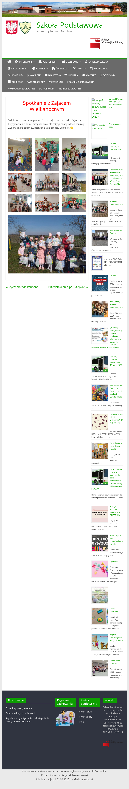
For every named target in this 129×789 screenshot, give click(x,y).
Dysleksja (114, 561)
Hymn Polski (85, 711)
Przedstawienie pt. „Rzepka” (68, 287)
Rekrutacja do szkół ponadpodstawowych (116, 539)
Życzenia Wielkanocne (22, 287)
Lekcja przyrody (114, 610)
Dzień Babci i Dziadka (115, 662)
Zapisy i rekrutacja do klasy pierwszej (116, 637)
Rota (81, 721)
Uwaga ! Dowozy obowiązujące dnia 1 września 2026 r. (116, 103)
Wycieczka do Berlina (116, 231)
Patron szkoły (36, 81)
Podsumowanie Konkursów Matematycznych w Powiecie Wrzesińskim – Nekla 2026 (116, 176)
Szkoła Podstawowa (69, 25)
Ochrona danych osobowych (20, 713)
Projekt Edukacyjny (69, 88)
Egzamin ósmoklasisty (80, 81)
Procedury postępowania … (20, 708)
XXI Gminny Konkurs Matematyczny (116, 304)
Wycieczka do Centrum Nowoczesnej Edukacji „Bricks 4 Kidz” (116, 391)
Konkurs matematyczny (116, 203)
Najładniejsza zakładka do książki (116, 446)
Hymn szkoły (85, 716)
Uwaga (113, 275)
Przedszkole (56, 81)
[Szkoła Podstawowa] (9, 62)
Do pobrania (46, 88)
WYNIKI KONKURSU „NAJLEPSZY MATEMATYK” (116, 418)
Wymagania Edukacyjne (21, 88)
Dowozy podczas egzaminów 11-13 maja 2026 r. (116, 362)
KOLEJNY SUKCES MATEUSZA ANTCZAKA (115, 510)
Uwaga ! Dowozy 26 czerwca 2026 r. (116, 148)
